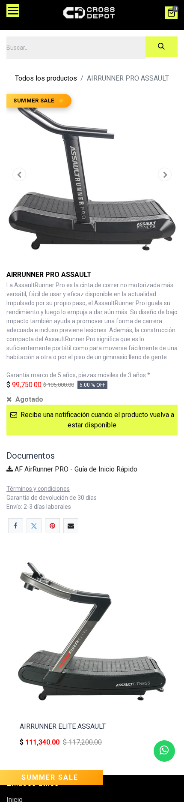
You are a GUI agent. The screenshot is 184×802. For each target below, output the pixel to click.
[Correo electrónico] (70, 525)
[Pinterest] (52, 525)
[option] (92, 655)
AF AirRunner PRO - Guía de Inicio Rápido (75, 469)
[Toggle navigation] (12, 10)
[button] (19, 174)
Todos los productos (46, 78)
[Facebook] (15, 525)
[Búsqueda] (161, 46)
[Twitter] (34, 525)
